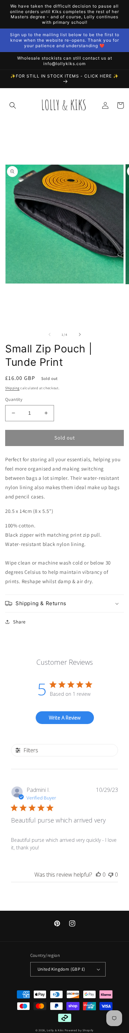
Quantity (13, 399)
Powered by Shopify (79, 1030)
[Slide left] (49, 334)
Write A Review (64, 717)
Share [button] (19, 622)
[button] (12, 105)
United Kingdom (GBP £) (61, 969)
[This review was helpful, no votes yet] (98, 874)
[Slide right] (79, 334)
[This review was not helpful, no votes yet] (110, 874)
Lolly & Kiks (55, 1030)
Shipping (12, 388)
